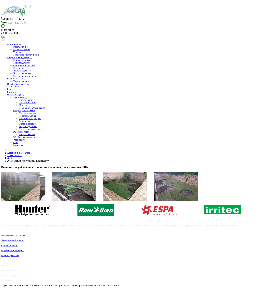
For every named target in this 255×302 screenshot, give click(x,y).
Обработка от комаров (18, 84)
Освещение (18, 68)
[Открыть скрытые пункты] (22, 95)
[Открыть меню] (2, 36)
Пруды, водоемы (21, 60)
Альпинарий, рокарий (24, 65)
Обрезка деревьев (22, 70)
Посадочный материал (24, 76)
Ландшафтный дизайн (18, 57)
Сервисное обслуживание (26, 54)
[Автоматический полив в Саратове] (16, 15)
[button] (23, 186)
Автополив (12, 44)
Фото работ (13, 86)
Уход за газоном (21, 81)
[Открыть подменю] (20, 44)
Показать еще (14, 94)
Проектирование (21, 49)
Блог (9, 89)
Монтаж (17, 52)
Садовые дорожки (22, 62)
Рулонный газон (15, 78)
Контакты (12, 92)
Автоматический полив (13, 235)
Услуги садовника (22, 73)
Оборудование (20, 46)
